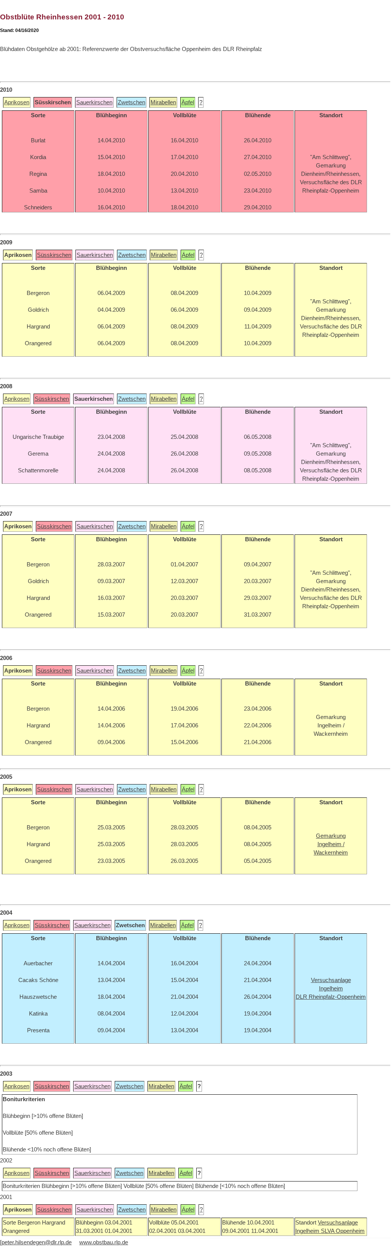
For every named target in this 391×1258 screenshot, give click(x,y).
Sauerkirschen (94, 102)
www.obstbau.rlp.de (103, 1242)
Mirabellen (163, 102)
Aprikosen (16, 102)
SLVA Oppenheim (343, 1231)
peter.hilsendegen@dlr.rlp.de (37, 1242)
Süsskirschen (54, 255)
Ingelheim (308, 1231)
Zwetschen (131, 102)
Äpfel (187, 102)
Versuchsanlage (338, 1223)
